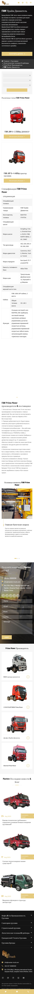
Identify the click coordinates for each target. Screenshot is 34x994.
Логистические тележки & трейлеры (16, 63)
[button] (15, 558)
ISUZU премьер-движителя (11, 677)
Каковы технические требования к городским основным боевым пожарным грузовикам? (16, 822)
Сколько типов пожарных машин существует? (14, 862)
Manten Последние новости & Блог (17, 780)
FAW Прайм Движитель (11, 67)
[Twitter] (5, 991)
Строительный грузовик (11, 928)
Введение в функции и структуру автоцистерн (14, 901)
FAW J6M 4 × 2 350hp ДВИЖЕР (17, 131)
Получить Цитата (17, 54)
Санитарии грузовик (9, 923)
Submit (7, 637)
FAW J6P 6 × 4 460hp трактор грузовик (15, 174)
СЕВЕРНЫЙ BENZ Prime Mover (13, 707)
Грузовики (14, 61)
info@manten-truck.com (12, 582)
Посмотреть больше (17, 136)
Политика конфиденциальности (20, 989)
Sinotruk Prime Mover (9, 765)
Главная (6, 61)
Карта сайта (5, 989)
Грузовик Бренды (8, 943)
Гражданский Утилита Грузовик (14, 938)
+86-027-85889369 (10, 578)
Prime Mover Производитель (12, 65)
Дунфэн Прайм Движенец (11, 738)
